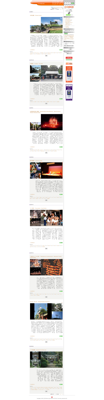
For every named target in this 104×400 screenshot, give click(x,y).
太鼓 (40, 198)
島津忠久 (42, 52)
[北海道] (48, 389)
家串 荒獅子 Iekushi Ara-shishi (36, 160)
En (62, 64)
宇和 (43, 197)
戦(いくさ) (36, 246)
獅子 (34, 198)
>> (60, 9)
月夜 (54, 245)
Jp (62, 16)
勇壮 (37, 197)
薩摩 (60, 52)
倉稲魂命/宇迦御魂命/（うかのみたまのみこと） (38, 389)
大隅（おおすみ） (36, 52)
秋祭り (31, 198)
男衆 (49, 245)
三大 (34, 294)
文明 (35, 387)
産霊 (55, 387)
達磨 (72, 36)
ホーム (54, 7)
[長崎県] (53, 340)
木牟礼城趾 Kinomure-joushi (36, 15)
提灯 (55, 294)
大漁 (49, 197)
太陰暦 (65, 38)
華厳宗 (66, 36)
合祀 (32, 387)
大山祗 (35, 388)
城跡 (54, 52)
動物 (37, 340)
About (52, 7)
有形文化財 (46, 388)
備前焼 (65, 35)
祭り (61, 294)
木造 (53, 388)
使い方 (62, 7)
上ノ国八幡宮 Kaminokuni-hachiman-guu (38, 349)
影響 (71, 35)
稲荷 (34, 340)
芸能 (58, 197)
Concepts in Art (69, 20)
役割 (32, 52)
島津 (48, 52)
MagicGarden (67, 27)
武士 (40, 246)
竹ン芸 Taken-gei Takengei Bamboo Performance (40, 301)
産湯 (67, 38)
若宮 (57, 52)
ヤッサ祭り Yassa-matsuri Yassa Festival (38, 208)
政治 (35, 295)
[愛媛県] (48, 198)
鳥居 (50, 388)
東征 (68, 36)
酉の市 (65, 39)
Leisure (68, 21)
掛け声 (54, 101)
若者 (30, 246)
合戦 (37, 245)
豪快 (40, 197)
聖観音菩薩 (68, 35)
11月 (52, 197)
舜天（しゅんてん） (71, 38)
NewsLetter (67, 26)
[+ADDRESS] (32, 49)
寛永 (45, 294)
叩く (35, 197)
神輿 (44, 101)
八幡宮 (58, 245)
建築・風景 (67, 22)
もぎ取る (43, 245)
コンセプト (58, 7)
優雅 (37, 198)
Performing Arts (69, 19)
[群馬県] (44, 246)
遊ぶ (66, 21)
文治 (45, 52)
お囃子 (35, 101)
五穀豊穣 (47, 101)
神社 (51, 101)
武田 (38, 388)
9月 (39, 245)
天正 (55, 197)
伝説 (61, 388)
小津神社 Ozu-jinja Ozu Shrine (36, 63)
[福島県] (38, 295)
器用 (46, 197)
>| (62, 9)
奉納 (41, 101)
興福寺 (70, 36)
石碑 (51, 52)
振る (32, 101)
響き (32, 197)
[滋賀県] (58, 101)
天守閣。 (72, 37)
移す (32, 388)
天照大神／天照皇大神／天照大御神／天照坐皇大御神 (45, 387)
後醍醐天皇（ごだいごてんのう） (69, 37)
